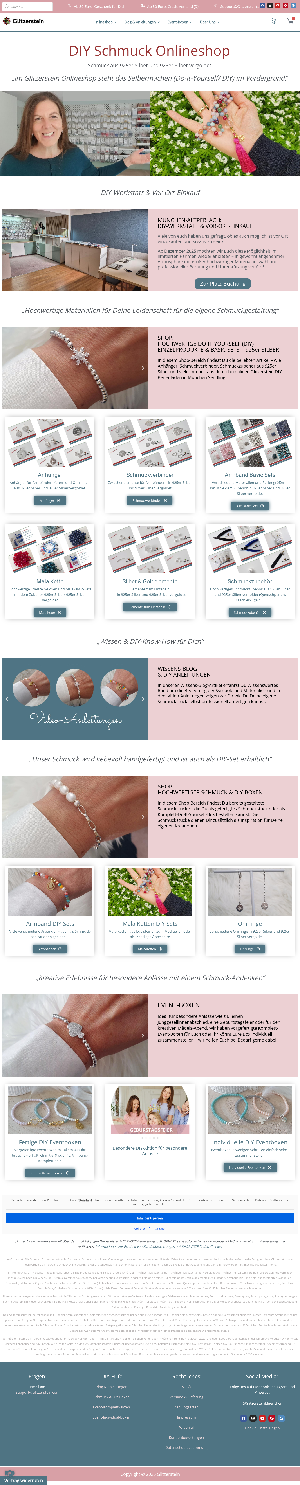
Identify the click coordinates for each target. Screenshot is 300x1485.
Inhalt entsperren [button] (150, 1218)
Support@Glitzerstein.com (242, 6)
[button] (155, 133)
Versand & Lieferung (186, 1397)
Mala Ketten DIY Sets (150, 924)
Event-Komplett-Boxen (111, 1407)
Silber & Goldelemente (150, 581)
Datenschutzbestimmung (186, 1447)
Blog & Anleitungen (140, 22)
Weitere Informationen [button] (150, 1229)
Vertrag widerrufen (23, 1480)
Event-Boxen (178, 22)
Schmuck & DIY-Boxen (111, 1397)
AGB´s (186, 1386)
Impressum (186, 1417)
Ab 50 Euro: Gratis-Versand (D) (173, 6)
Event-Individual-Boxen (111, 1417)
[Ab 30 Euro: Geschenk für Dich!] (69, 5)
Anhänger (50, 475)
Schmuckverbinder (150, 475)
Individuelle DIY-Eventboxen (249, 1142)
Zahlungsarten (186, 1407)
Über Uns (208, 22)
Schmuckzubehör (250, 581)
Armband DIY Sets (50, 924)
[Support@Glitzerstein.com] (215, 5)
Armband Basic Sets (250, 475)
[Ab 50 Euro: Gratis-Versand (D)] (142, 5)
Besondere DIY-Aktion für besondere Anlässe (150, 1151)
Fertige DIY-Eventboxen (50, 1142)
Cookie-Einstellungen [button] (262, 1428)
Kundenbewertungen (186, 1437)
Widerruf (186, 1427)
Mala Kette (49, 581)
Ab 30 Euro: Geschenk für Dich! (100, 6)
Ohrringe (250, 924)
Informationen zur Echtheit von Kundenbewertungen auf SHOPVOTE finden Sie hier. (159, 1246)
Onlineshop (103, 22)
